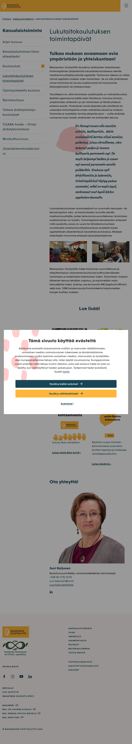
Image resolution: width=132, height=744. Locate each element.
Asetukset (67, 403)
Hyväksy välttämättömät (63, 393)
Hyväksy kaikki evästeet (64, 383)
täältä (66, 371)
